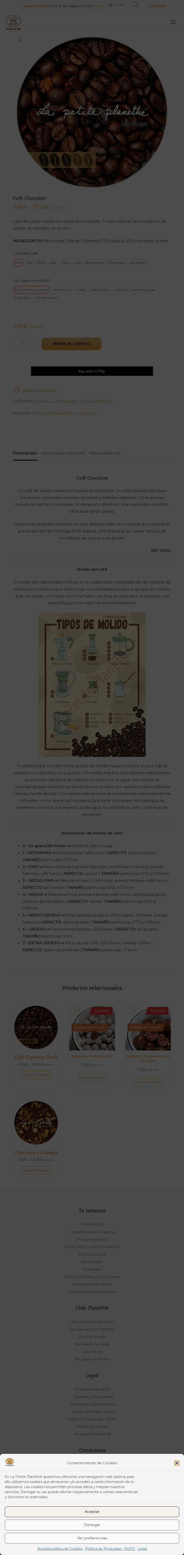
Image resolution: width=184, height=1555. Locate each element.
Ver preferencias (92, 1538)
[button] (176, 1463)
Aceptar (92, 1511)
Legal (142, 1549)
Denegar (92, 1524)
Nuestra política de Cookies (60, 1549)
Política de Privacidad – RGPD (110, 1549)
